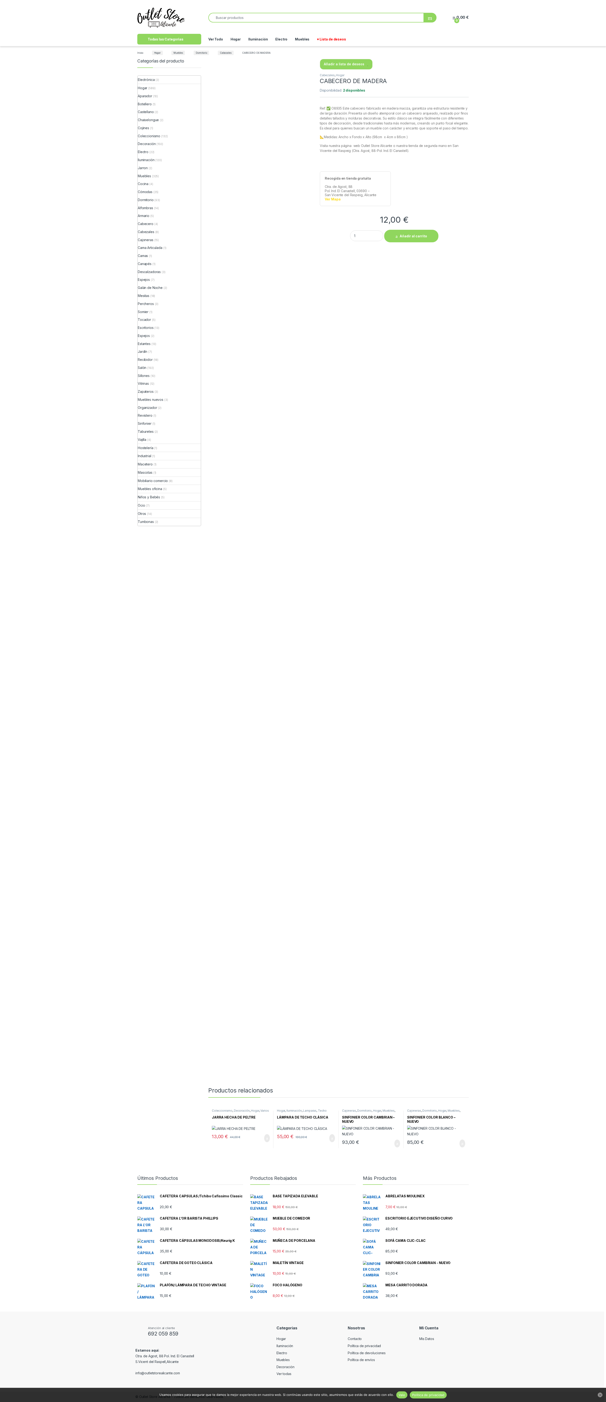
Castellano (146, 112)
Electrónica (146, 80)
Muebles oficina (150, 489)
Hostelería (145, 448)
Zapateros (146, 391)
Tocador (144, 320)
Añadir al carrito (413, 236)
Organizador (147, 408)
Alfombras (145, 208)
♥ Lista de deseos (331, 39)
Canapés (145, 264)
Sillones (144, 376)
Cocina (143, 184)
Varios (264, 1110)
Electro (281, 39)
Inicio (140, 52)
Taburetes (146, 431)
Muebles (302, 39)
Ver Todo (215, 39)
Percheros (146, 304)
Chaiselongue (148, 120)
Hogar (236, 39)
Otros (142, 514)
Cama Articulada (150, 248)
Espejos (144, 280)
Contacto (355, 1339)
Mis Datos (426, 1339)
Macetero (145, 464)
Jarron (143, 168)
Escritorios (145, 328)
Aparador (145, 96)
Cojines (143, 128)
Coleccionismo (222, 1110)
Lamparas (309, 1110)
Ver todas (283, 1374)
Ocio (141, 505)
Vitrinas (143, 383)
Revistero (145, 415)
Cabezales (226, 52)
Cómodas (145, 192)
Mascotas (145, 472)
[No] (600, 1395)
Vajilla (142, 440)
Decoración (242, 1110)
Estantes (144, 344)
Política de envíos (361, 1360)
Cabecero (145, 224)
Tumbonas (146, 522)
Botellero (145, 104)
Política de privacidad (364, 1346)
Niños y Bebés (149, 497)
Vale (402, 1395)
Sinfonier (145, 423)
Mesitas (143, 296)
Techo (322, 1110)
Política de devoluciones (367, 1353)
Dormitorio (201, 52)
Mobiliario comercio (153, 481)
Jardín (142, 351)
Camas (143, 256)
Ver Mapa (333, 199)
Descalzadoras (149, 272)
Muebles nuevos (150, 400)
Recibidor (145, 360)
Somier (143, 312)
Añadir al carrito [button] (265, 1138)
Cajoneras (349, 1110)
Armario (143, 216)
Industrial (144, 456)
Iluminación (258, 39)
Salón (142, 368)
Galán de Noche (150, 288)
